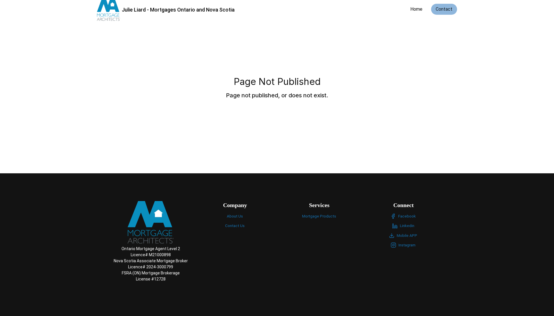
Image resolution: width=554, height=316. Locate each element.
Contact (444, 9)
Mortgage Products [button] (319, 216)
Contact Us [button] (235, 225)
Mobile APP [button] (407, 235)
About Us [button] (235, 216)
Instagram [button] (406, 245)
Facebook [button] (407, 216)
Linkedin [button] (407, 225)
